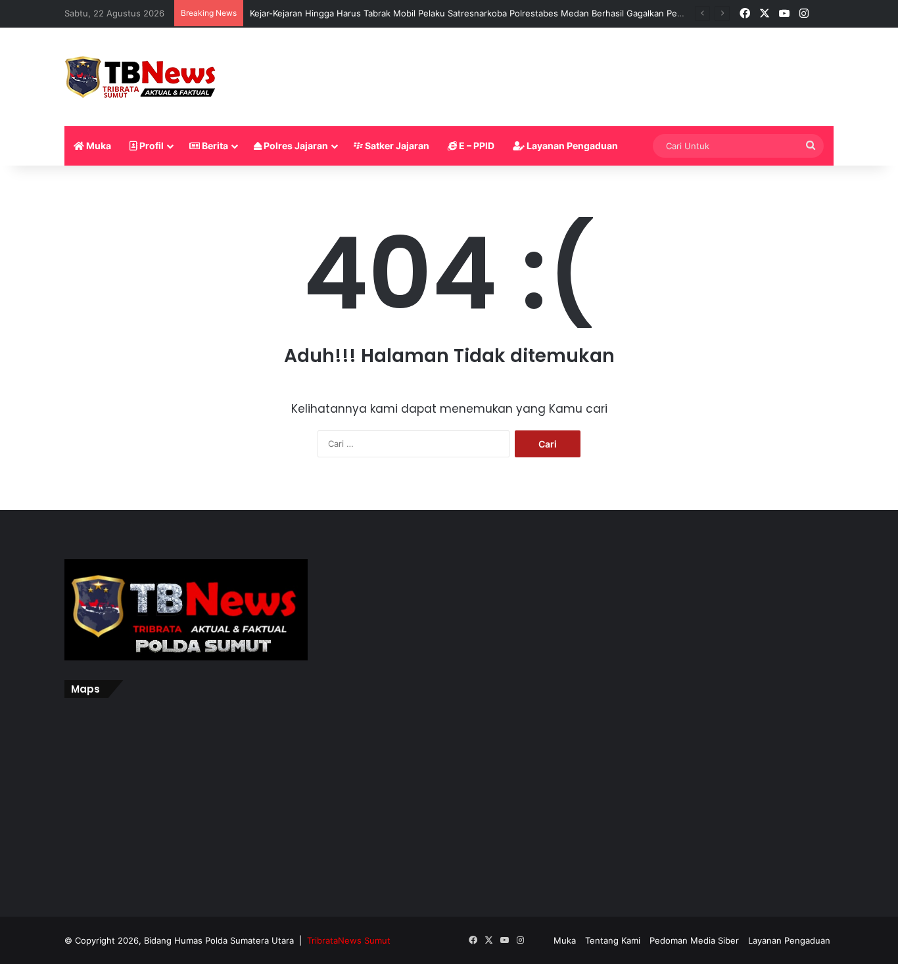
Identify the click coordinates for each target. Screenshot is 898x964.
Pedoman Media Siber (694, 940)
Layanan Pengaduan (571, 145)
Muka (97, 145)
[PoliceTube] (824, 14)
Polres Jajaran (295, 145)
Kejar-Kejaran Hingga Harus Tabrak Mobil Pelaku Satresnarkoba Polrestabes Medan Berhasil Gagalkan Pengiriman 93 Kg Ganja (506, 13)
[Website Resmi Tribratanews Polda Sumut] (141, 77)
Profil (150, 145)
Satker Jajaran (396, 145)
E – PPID (475, 145)
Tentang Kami (612, 940)
